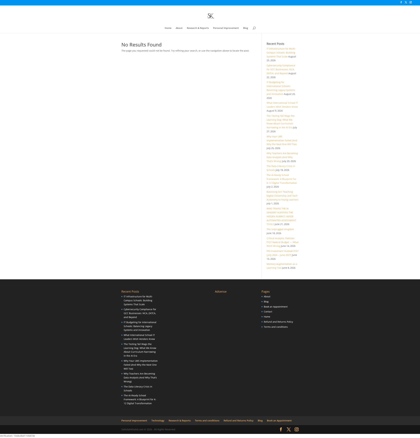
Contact (268, 311)
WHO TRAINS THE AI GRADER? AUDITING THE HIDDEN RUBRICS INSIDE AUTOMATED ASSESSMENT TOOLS (281, 216)
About (179, 28)
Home (168, 28)
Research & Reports (198, 28)
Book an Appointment (276, 306)
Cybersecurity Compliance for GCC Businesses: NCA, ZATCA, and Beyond (281, 69)
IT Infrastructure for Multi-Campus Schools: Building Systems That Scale (281, 52)
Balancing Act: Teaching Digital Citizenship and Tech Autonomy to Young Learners (282, 195)
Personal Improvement (226, 28)
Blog (245, 28)
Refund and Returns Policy (278, 321)
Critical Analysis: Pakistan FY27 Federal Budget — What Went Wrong (282, 242)
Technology (157, 420)
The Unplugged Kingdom (280, 229)
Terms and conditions (276, 326)
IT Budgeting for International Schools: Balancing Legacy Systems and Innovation (140, 326)
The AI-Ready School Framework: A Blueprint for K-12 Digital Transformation (282, 178)
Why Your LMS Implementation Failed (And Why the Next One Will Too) (282, 140)
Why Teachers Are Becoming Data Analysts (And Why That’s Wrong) (282, 157)
